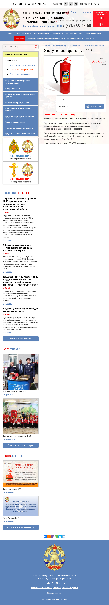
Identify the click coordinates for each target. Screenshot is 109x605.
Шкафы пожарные (12, 88)
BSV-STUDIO (62, 600)
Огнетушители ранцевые (20, 74)
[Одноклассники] (49, 536)
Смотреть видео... (9, 492)
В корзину (96, 106)
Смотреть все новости (20, 338)
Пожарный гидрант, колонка (17, 102)
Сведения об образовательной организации (83, 33)
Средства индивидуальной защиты (19, 116)
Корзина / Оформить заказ (16, 54)
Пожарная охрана (74, 38)
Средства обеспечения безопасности (20, 133)
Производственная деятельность (47, 33)
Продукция (19, 38)
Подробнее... (7, 240)
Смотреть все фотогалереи (20, 445)
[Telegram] (63, 536)
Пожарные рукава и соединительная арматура (20, 95)
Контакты (90, 38)
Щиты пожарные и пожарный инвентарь (17, 109)
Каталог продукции (60, 46)
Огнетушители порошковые (21, 69)
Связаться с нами (80, 12)
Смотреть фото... (9, 394)
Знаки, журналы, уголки (15, 122)
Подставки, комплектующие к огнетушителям (17, 81)
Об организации (23, 33)
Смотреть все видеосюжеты (20, 527)
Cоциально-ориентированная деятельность (45, 38)
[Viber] (52, 536)
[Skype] (60, 536)
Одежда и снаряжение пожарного (19, 128)
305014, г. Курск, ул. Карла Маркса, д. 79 (74, 20)
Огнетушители (11, 60)
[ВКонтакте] (45, 536)
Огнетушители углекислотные (22, 65)
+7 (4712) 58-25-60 (76, 25)
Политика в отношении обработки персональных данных (54, 587)
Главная (10, 33)
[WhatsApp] (56, 536)
